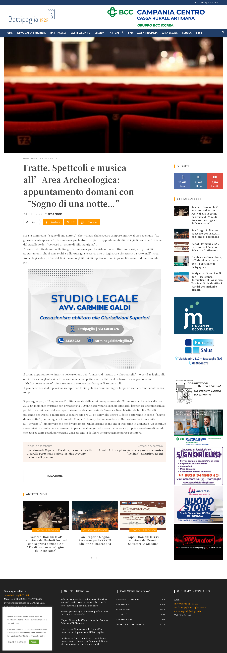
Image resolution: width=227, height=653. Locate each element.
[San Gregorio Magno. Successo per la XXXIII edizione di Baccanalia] (95, 515)
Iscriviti (215, 174)
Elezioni (100, 32)
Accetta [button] (34, 642)
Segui (199, 174)
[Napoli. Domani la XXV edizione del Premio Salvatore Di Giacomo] (143, 515)
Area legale (170, 32)
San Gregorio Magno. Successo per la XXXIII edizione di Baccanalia (95, 540)
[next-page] (97, 558)
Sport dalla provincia (143, 32)
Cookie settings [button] (17, 642)
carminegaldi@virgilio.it (187, 611)
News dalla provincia (31, 32)
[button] (223, 33)
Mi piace (182, 174)
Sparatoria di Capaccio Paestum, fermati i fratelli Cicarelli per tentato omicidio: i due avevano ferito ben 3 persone (59, 453)
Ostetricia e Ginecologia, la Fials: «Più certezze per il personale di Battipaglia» (206, 262)
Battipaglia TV (80, 32)
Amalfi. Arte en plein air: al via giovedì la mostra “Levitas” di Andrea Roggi (131, 451)
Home (9, 32)
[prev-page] (91, 558)
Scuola (187, 32)
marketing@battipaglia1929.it (190, 607)
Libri (199, 32)
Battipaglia (58, 32)
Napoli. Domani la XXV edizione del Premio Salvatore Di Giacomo (143, 540)
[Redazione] (35, 476)
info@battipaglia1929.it (186, 603)
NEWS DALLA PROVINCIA (44, 158)
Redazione (55, 214)
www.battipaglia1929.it (16, 595)
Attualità (116, 32)
